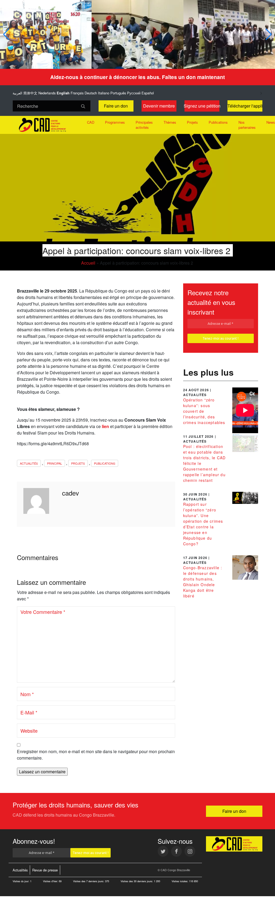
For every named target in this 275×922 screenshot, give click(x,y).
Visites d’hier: (51, 881)
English (63, 93)
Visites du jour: (21, 881)
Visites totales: (180, 881)
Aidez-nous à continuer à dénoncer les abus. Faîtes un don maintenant (137, 77)
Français (77, 92)
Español (148, 92)
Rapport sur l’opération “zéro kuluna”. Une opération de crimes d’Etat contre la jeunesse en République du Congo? (203, 523)
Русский (133, 92)
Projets (192, 122)
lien (105, 426)
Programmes (115, 122)
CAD (90, 122)
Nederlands (47, 92)
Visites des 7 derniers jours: (89, 881)
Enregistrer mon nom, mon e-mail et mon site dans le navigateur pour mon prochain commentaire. (96, 754)
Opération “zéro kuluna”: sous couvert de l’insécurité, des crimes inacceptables (204, 411)
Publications (218, 122)
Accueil (88, 263)
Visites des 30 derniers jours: (137, 881)
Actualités (29, 463)
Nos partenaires (247, 125)
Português (118, 92)
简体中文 (30, 92)
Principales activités (144, 125)
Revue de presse (45, 870)
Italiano (103, 92)
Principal (54, 463)
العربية (17, 92)
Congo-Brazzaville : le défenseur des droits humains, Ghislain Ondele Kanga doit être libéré (202, 582)
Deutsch (91, 92)
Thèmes (170, 122)
